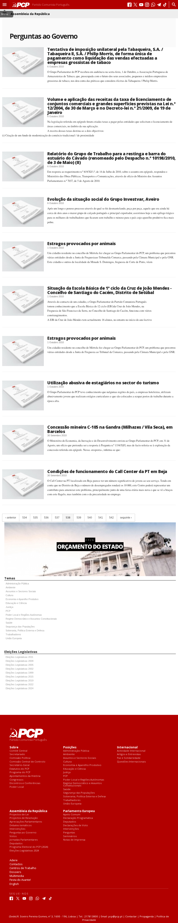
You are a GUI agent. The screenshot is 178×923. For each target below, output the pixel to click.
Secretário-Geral (20, 765)
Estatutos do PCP (19, 769)
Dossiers (15, 872)
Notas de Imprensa (74, 840)
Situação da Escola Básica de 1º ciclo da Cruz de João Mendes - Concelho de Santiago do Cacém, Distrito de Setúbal (109, 290)
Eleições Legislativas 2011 (19, 657)
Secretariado (17, 754)
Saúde (9, 622)
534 (24, 517)
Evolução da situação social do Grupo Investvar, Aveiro (103, 199)
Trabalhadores (13, 634)
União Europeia (14, 638)
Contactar (131, 916)
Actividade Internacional (131, 751)
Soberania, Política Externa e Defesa (25, 630)
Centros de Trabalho (23, 868)
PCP (8, 611)
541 (100, 517)
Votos (13, 836)
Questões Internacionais (131, 762)
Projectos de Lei (19, 814)
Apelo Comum (71, 814)
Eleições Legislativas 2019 (19, 680)
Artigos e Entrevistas (129, 754)
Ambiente (10, 587)
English (14, 884)
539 (79, 517)
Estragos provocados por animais (81, 243)
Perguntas (69, 832)
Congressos (16, 780)
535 (35, 517)
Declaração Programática (78, 818)
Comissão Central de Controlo (27, 762)
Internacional (127, 747)
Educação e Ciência (16, 603)
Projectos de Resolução (24, 818)
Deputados (16, 843)
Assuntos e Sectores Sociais (21, 591)
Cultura (9, 595)
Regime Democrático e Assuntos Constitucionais (31, 618)
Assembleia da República (28, 811)
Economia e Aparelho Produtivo (22, 599)
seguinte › (126, 517)
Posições (69, 747)
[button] (4, 4)
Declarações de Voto (75, 825)
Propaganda (147, 916)
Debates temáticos (20, 825)
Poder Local (17, 787)
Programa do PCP (20, 772)
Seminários (70, 836)
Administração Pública (17, 583)
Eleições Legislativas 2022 (19, 684)
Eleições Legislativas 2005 (19, 665)
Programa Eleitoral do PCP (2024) (29, 847)
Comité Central (18, 751)
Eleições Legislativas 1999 (19, 672)
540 (89, 517)
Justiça (9, 607)
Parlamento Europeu (79, 811)
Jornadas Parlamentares (24, 840)
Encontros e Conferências (25, 783)
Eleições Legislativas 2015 (19, 676)
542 (111, 517)
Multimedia (17, 876)
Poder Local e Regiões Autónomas (24, 615)
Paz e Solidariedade (128, 758)
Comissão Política (20, 758)
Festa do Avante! (20, 879)
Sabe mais (90, 556)
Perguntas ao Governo (23, 832)
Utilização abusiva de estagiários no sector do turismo (103, 383)
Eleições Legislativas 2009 (19, 661)
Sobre (14, 747)
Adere (14, 860)
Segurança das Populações (20, 626)
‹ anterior (10, 517)
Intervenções (17, 829)
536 (46, 517)
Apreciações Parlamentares (26, 822)
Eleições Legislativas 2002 (19, 668)
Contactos (16, 864)
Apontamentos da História (25, 776)
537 (57, 517)
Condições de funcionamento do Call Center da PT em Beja (107, 471)
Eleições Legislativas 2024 (19, 688)
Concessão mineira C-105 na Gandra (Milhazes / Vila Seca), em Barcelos (110, 429)
